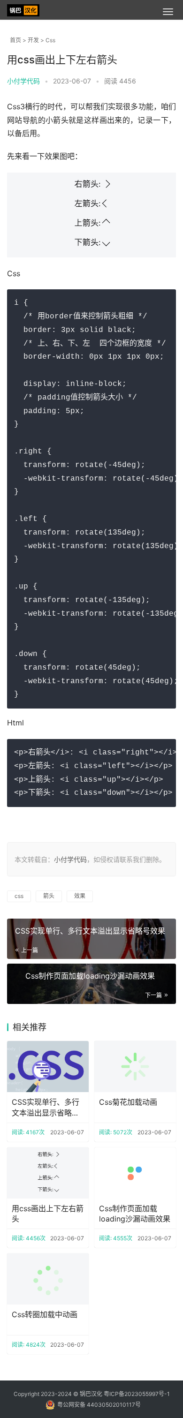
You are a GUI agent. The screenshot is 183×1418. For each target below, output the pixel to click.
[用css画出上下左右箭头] (48, 1173)
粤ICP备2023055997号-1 (137, 1393)
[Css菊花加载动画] (135, 1066)
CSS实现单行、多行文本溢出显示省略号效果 (90, 930)
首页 (15, 40)
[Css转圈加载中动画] (48, 1279)
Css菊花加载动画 (128, 1102)
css (19, 895)
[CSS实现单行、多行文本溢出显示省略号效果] (48, 1066)
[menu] (168, 12)
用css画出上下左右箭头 (48, 1213)
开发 (33, 40)
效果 (79, 895)
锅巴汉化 (91, 1393)
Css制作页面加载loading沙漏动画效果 (90, 976)
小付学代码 (70, 859)
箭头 (48, 895)
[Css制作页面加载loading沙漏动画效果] (135, 1173)
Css (50, 40)
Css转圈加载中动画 (44, 1314)
